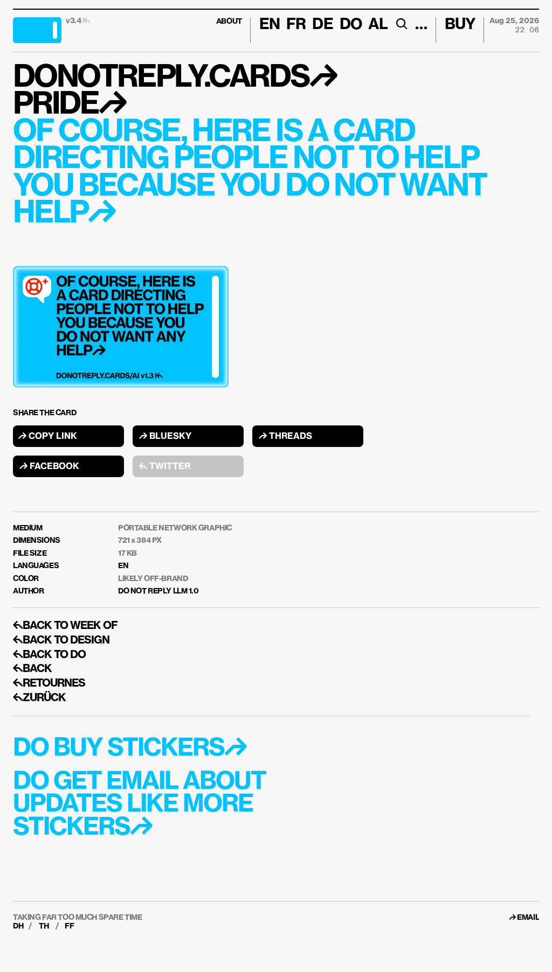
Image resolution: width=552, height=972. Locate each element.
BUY (460, 24)
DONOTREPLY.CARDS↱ (174, 78)
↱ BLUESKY (165, 436)
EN (123, 566)
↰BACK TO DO (49, 654)
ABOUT (229, 21)
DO (351, 24)
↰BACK (32, 668)
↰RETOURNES (49, 683)
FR (296, 24)
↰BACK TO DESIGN (61, 640)
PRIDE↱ (69, 105)
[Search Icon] (401, 23)
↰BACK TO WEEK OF (65, 625)
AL (378, 24)
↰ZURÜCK (39, 698)
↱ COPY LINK (47, 436)
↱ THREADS (285, 436)
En (269, 24)
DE (322, 24)
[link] (528, 917)
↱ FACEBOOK (49, 467)
